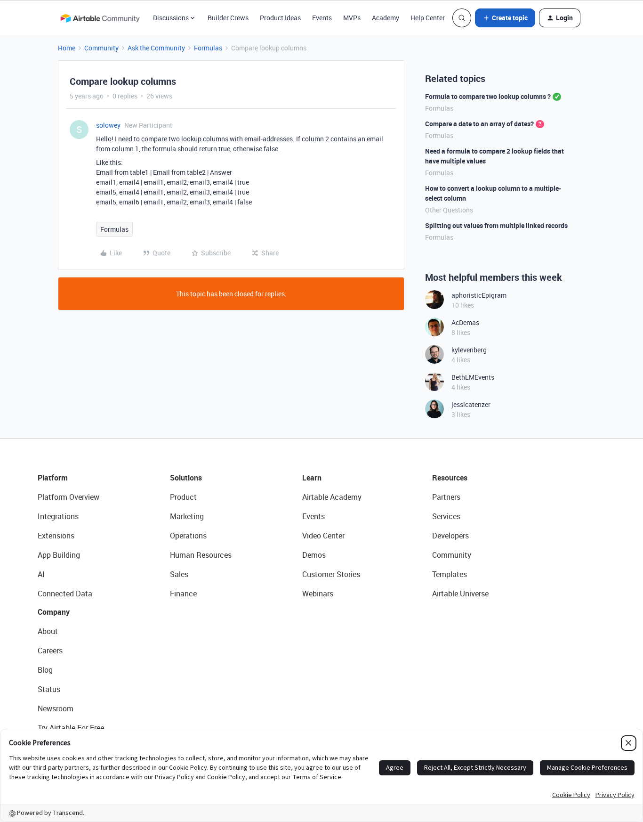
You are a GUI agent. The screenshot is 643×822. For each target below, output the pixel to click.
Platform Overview (68, 497)
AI (41, 574)
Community (101, 47)
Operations (188, 535)
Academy (385, 17)
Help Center (427, 17)
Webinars (317, 593)
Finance (183, 593)
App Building (59, 555)
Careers (50, 650)
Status (49, 689)
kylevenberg (469, 349)
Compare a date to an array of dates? (479, 123)
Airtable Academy (332, 497)
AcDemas (465, 322)
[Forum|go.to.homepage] (100, 17)
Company (54, 612)
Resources (449, 477)
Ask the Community (156, 47)
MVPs (352, 17)
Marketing (187, 516)
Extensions (56, 535)
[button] (505, 17)
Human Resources (201, 555)
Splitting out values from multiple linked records (496, 225)
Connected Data (65, 593)
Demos (314, 555)
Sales (179, 574)
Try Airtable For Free (71, 728)
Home (66, 47)
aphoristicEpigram (478, 295)
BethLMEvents (472, 377)
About (48, 631)
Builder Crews (228, 17)
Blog (45, 670)
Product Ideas (280, 17)
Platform (53, 477)
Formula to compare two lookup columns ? (488, 96)
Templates (449, 574)
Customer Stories (331, 574)
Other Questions (449, 209)
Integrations (58, 516)
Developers (450, 535)
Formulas (208, 47)
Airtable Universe (460, 593)
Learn (312, 477)
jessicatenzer (470, 404)
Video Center (323, 535)
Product (183, 497)
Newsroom (55, 708)
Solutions (186, 477)
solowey (108, 125)
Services (446, 516)
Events (322, 17)
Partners (446, 497)
